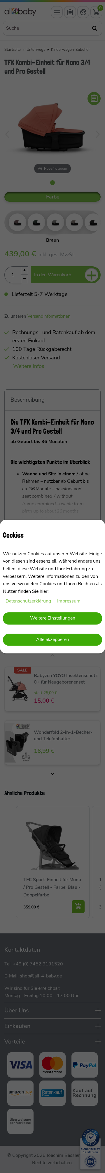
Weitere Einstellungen (52, 618)
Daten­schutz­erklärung (29, 601)
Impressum (68, 601)
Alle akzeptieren (52, 640)
